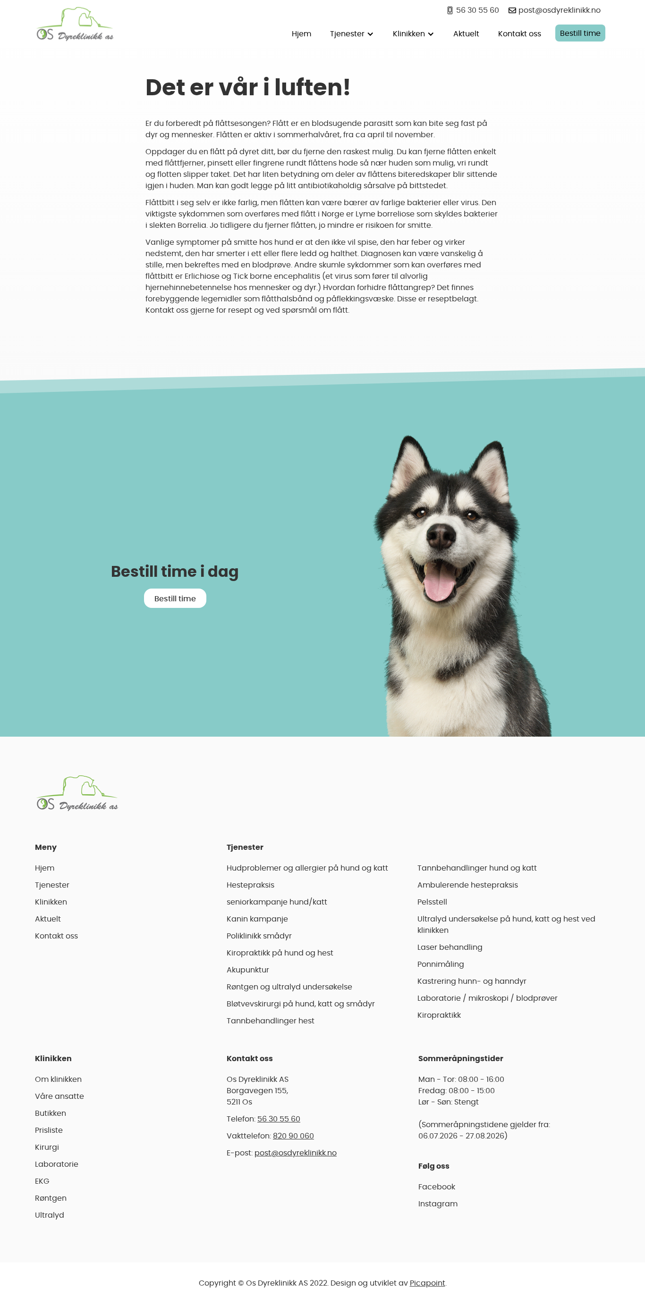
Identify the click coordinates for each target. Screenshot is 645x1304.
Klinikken (51, 902)
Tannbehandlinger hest (270, 1021)
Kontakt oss (519, 34)
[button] (352, 33)
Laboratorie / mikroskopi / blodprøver (487, 998)
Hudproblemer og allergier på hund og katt (307, 868)
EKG (42, 1181)
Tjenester (52, 885)
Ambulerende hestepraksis (467, 885)
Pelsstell (432, 902)
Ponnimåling (440, 964)
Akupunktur (248, 970)
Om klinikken (58, 1079)
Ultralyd (49, 1215)
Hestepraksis (250, 885)
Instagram (438, 1204)
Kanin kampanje (257, 919)
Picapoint (427, 1283)
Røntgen (51, 1198)
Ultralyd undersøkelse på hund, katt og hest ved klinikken (506, 924)
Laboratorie (56, 1164)
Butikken (50, 1113)
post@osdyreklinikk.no (296, 1153)
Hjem (301, 34)
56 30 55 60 (278, 1119)
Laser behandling (450, 947)
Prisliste (49, 1130)
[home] (75, 23)
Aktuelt (466, 34)
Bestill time (580, 33)
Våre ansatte (59, 1096)
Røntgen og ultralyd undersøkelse (289, 987)
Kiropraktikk (439, 1015)
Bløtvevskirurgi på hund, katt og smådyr (301, 1004)
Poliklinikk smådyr (259, 936)
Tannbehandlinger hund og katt (477, 868)
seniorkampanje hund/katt (277, 902)
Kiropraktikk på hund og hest (280, 953)
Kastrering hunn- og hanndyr (471, 981)
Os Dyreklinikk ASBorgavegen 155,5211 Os (258, 1091)
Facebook (436, 1187)
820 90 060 (293, 1136)
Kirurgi (47, 1147)
